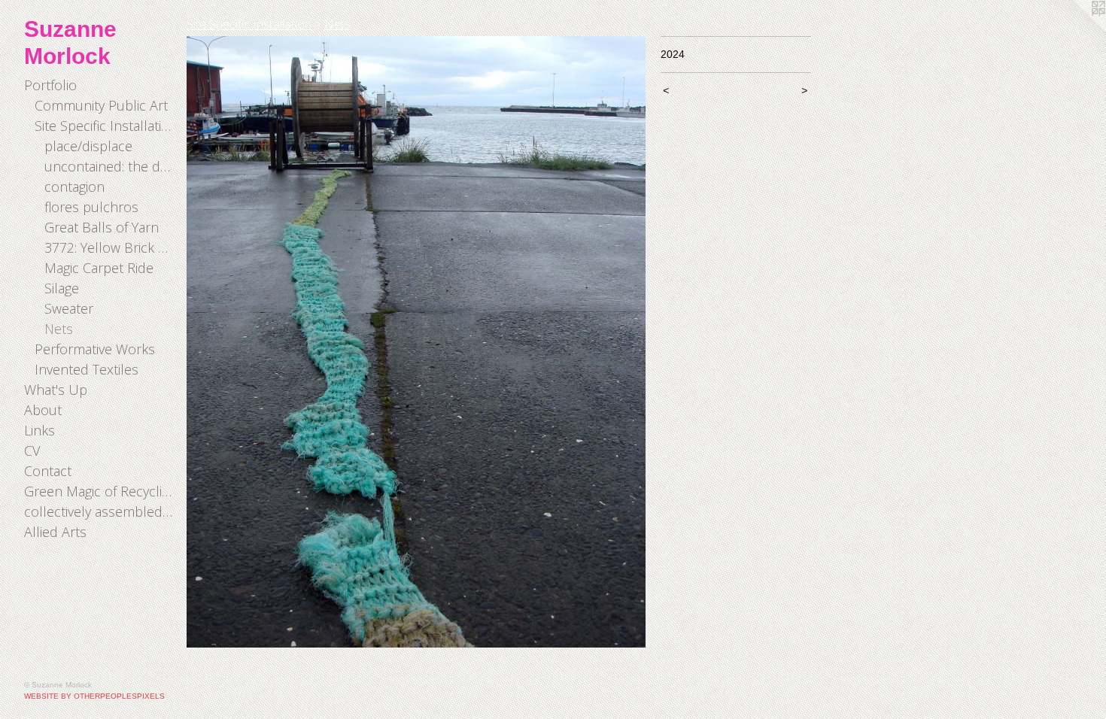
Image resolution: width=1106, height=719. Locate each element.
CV (32, 450)
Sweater (68, 308)
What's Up (55, 390)
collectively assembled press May (99, 511)
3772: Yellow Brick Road (109, 247)
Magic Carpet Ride (98, 268)
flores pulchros (91, 207)
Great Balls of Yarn (101, 227)
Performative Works (95, 349)
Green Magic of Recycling (99, 491)
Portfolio (50, 85)
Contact (47, 471)
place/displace (88, 146)
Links (39, 430)
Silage (61, 288)
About (43, 410)
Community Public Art (101, 105)
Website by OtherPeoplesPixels (94, 696)
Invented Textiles (86, 369)
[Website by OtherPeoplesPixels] (1076, 30)
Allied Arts (55, 532)
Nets (58, 329)
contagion (74, 186)
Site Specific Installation (105, 126)
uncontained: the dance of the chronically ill (109, 166)
